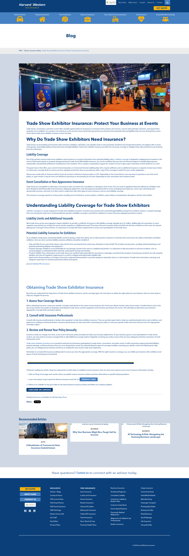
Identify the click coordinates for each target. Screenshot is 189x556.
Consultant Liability (118, 496)
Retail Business (146, 514)
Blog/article (39, 374)
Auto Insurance (19, 15)
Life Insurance (141, 15)
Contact (159, 2)
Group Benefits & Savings (165, 15)
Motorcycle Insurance (88, 510)
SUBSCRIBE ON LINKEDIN (39, 390)
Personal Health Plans (88, 525)
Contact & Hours (56, 496)
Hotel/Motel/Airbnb (148, 496)
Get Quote (162, 8)
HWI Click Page (55, 510)
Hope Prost (62, 397)
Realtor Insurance (117, 524)
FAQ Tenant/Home (57, 503)
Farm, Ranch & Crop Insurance (115, 15)
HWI (20, 51)
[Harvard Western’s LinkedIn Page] (34, 511)
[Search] (167, 2)
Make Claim (133, 2)
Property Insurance (42, 15)
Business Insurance (87, 15)
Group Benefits (146, 525)
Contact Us (30, 499)
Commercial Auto (147, 492)
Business (37, 397)
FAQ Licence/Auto (56, 499)
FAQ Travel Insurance (57, 507)
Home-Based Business (119, 509)
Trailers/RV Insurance (88, 514)
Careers (142, 2)
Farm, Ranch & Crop (87, 521)
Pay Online (122, 2)
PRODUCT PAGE (89, 379)
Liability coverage (122, 159)
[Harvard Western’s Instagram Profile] (30, 511)
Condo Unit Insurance (88, 496)
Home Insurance (86, 499)
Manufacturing (146, 499)
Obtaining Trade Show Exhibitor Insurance (64, 288)
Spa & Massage (146, 518)
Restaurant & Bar (147, 510)
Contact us (82, 473)
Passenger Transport (148, 503)
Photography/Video (148, 507)
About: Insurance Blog (32, 51)
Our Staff (53, 518)
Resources (55, 488)
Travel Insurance (65, 15)
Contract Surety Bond (118, 505)
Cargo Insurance (147, 488)
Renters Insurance (87, 503)
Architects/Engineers (118, 492)
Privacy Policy (55, 525)
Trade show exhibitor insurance (38, 343)
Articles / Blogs (55, 492)
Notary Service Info (57, 514)
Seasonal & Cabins (87, 507)
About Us (151, 2)
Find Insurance (87, 488)
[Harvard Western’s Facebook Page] (25, 511)
